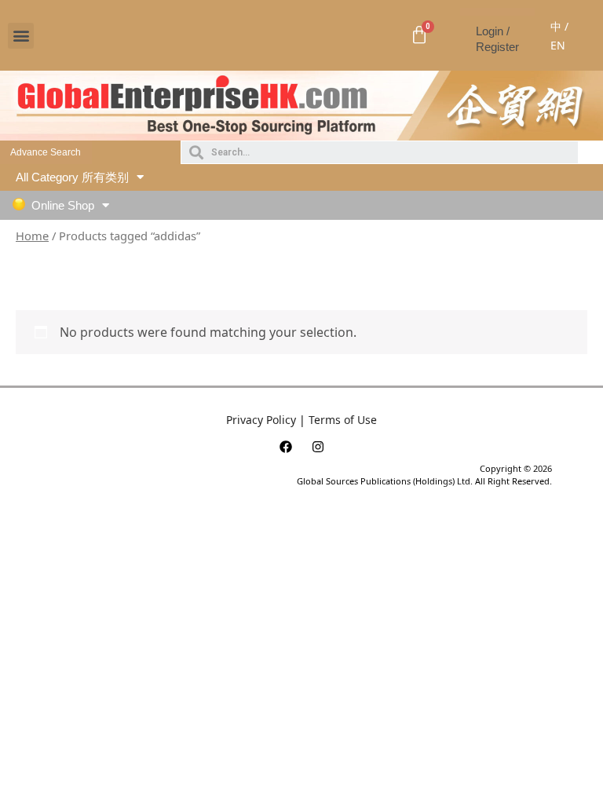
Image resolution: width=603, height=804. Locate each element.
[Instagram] (318, 446)
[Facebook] (286, 446)
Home (32, 235)
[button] (21, 36)
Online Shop (62, 205)
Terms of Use (343, 419)
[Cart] (419, 35)
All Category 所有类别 (72, 177)
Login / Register (497, 38)
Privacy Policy (261, 419)
